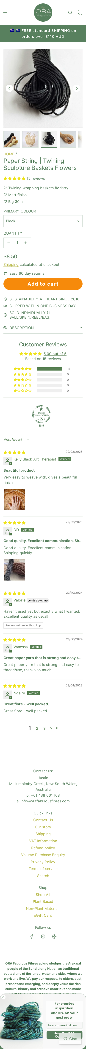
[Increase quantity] (26, 243)
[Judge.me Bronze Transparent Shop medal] (41, 414)
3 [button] (44, 728)
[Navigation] (5, 13)
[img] (14, 452)
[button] (9, 88)
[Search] (70, 13)
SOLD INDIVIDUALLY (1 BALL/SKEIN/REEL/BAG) (30, 315)
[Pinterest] (54, 936)
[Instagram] (43, 936)
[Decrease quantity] (9, 243)
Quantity (12, 233)
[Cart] (80, 13)
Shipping (11, 264)
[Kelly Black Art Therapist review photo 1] (14, 499)
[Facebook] (32, 936)
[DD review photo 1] (14, 570)
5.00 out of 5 (55, 353)
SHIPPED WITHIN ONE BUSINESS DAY (42, 306)
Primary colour (19, 211)
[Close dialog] (3, 997)
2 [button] (37, 728)
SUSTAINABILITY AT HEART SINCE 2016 (44, 299)
